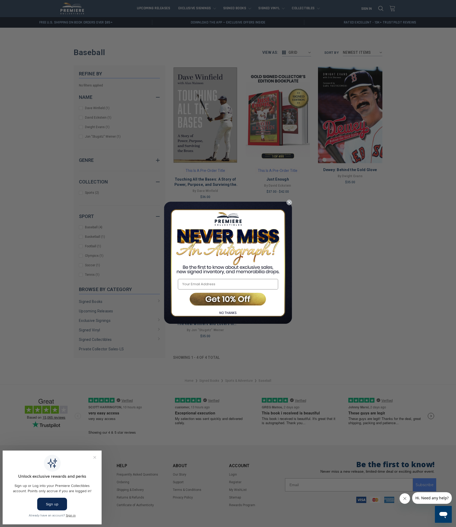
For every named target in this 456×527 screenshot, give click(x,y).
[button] (228, 299)
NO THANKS (228, 313)
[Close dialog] (289, 202)
